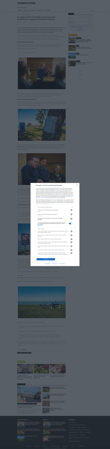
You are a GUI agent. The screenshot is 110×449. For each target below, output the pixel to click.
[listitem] (55, 207)
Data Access (55, 263)
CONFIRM (45, 259)
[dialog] (55, 224)
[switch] (70, 210)
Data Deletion (48, 263)
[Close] (77, 185)
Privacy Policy (62, 263)
